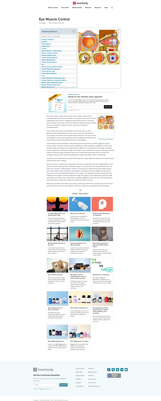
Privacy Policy (92, 379)
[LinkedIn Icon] (121, 369)
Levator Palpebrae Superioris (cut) (53, 78)
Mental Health (80, 375)
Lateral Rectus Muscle (49, 73)
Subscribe (108, 107)
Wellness (78, 379)
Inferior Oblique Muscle (50, 58)
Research (78, 383)
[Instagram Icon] (113, 369)
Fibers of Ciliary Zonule (50, 53)
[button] (118, 30)
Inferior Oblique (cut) (49, 55)
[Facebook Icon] (108, 369)
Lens (43, 76)
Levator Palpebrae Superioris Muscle (54, 80)
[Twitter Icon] (117, 369)
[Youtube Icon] (126, 369)
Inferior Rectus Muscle (49, 62)
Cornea (44, 48)
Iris (43, 64)
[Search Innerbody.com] (112, 7)
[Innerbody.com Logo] (80, 3)
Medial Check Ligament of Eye (52, 82)
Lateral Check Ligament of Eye (52, 67)
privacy (71, 109)
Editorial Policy (92, 372)
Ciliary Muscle (46, 44)
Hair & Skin (79, 372)
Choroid (44, 42)
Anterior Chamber (48, 39)
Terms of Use (92, 383)
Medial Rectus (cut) (48, 87)
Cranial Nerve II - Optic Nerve (52, 51)
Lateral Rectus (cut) (48, 71)
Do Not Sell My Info (94, 386)
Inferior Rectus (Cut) (48, 60)
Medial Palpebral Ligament (51, 85)
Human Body (79, 386)
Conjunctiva (46, 46)
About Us (91, 368)
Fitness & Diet (80, 368)
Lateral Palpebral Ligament (51, 69)
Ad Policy (91, 375)
